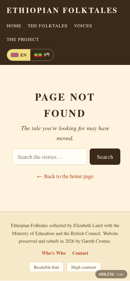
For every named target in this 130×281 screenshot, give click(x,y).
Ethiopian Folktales (62, 10)
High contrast (83, 267)
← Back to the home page (65, 176)
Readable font (46, 267)
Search (105, 156)
